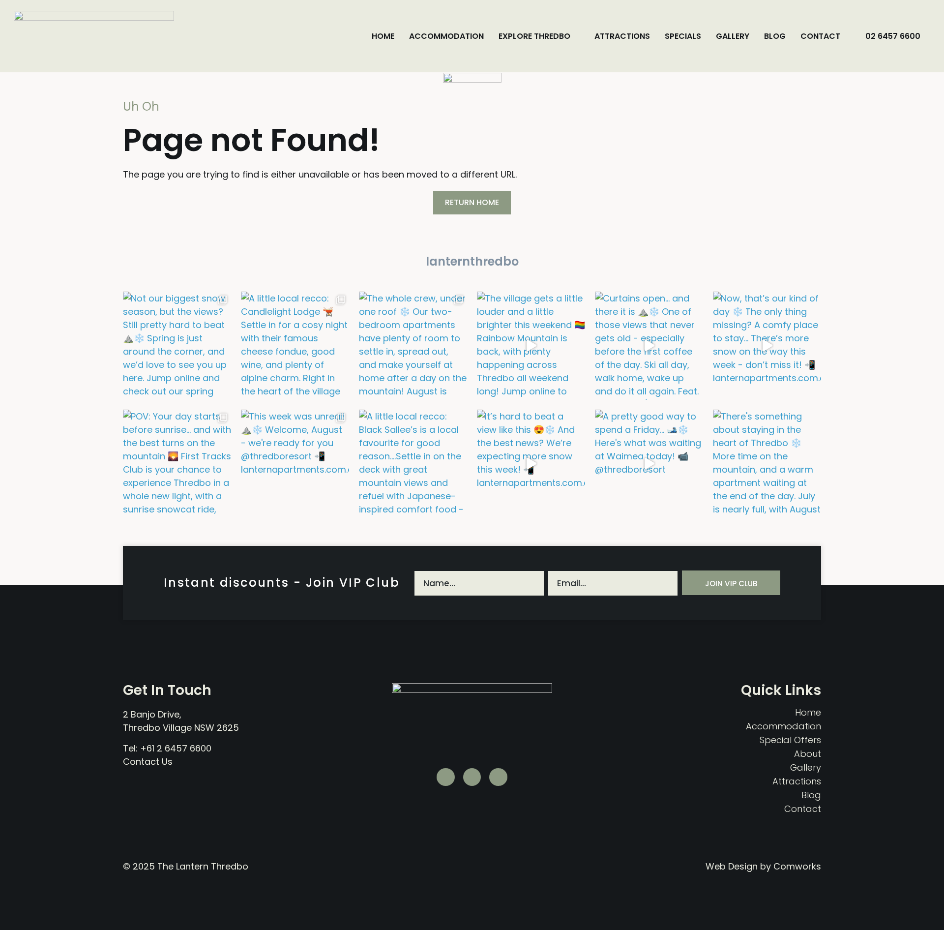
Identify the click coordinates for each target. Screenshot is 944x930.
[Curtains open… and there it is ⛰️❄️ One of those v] (649, 346)
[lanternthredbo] (472, 241)
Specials (683, 36)
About (807, 754)
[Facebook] (498, 777)
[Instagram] (472, 777)
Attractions (622, 36)
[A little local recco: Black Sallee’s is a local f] (413, 464)
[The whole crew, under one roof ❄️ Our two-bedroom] (413, 346)
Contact (820, 36)
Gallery (732, 36)
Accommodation (446, 36)
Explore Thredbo (534, 36)
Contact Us (148, 761)
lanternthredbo (472, 261)
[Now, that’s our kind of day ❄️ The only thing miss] (767, 346)
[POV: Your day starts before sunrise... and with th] (177, 464)
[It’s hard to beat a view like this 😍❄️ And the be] (531, 464)
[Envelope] (446, 777)
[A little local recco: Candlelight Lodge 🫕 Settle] (295, 346)
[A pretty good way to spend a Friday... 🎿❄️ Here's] (649, 464)
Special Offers (790, 740)
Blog (775, 36)
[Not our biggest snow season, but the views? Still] (177, 346)
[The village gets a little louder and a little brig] (531, 346)
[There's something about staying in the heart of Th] (767, 464)
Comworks (797, 866)
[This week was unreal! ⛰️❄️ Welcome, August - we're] (295, 464)
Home (383, 36)
